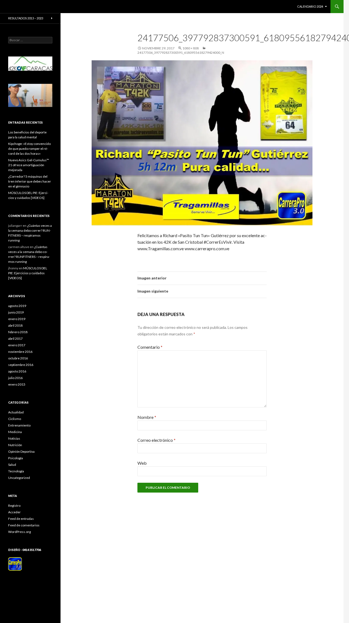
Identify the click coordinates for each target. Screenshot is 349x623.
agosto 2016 (17, 371)
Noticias (14, 438)
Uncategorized (19, 478)
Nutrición (15, 445)
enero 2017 (16, 345)
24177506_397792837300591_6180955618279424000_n (180, 52)
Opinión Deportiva (21, 451)
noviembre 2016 (20, 352)
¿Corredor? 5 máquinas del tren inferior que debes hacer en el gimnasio (29, 181)
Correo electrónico (156, 440)
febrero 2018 (18, 332)
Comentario (150, 347)
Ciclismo (14, 419)
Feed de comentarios (24, 525)
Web (142, 463)
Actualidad (16, 412)
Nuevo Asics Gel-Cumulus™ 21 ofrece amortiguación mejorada (28, 165)
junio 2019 (16, 312)
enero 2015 (16, 384)
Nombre (146, 417)
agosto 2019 (17, 306)
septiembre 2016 (20, 365)
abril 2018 (15, 325)
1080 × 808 (190, 48)
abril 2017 (15, 338)
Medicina (15, 432)
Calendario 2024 (310, 6)
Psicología (15, 458)
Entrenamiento (19, 425)
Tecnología (16, 471)
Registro (14, 505)
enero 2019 (16, 319)
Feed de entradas (21, 519)
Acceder (14, 512)
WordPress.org (19, 532)
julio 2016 (15, 378)
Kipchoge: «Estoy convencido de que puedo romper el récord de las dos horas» (29, 149)
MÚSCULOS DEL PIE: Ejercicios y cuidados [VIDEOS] (27, 273)
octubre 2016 (18, 358)
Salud (12, 465)
